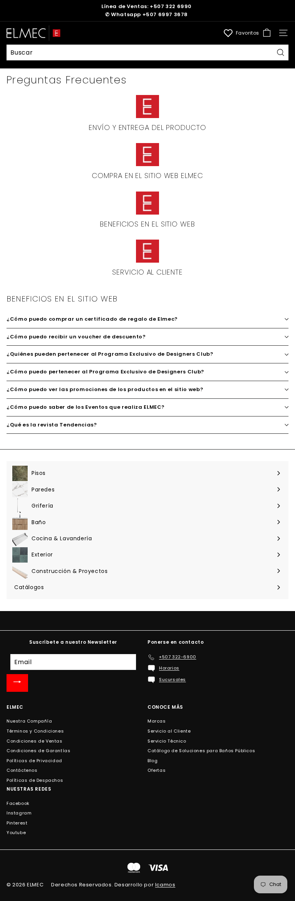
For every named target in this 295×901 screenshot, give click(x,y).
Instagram (19, 813)
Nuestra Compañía (29, 721)
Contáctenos (22, 770)
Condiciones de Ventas (35, 741)
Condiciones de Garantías (38, 751)
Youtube (16, 832)
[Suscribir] (17, 683)
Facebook (18, 803)
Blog (152, 761)
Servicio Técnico (167, 741)
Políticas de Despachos (35, 780)
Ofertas (157, 770)
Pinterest (17, 823)
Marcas (157, 721)
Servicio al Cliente (169, 731)
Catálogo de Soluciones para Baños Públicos (201, 751)
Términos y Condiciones (35, 731)
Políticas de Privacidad (34, 761)
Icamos (165, 884)
